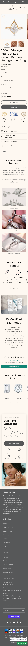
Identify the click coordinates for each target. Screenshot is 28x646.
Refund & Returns (8, 564)
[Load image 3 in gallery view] (21, 44)
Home (5, 523)
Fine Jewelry (6, 535)
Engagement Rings (8, 527)
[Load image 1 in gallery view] (7, 44)
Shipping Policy (7, 561)
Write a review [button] (14, 366)
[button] (3, 8)
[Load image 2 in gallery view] (14, 44)
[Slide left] (1, 44)
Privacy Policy (7, 568)
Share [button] (4, 151)
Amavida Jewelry (13, 635)
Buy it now (14, 107)
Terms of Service (8, 572)
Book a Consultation (14, 443)
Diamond (3, 77)
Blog (4, 546)
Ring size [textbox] (4, 93)
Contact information (15, 642)
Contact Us (6, 542)
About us (5, 557)
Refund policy (12, 637)
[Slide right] (26, 44)
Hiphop (5, 538)
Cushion (18, 398)
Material (3, 69)
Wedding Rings (7, 531)
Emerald (6, 398)
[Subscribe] (23, 611)
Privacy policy (21, 637)
